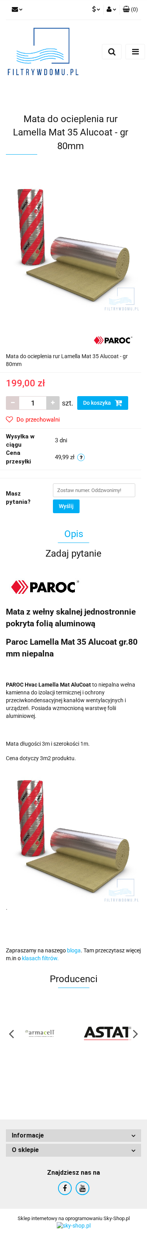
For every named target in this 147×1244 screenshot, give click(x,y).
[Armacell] (40, 1033)
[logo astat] (108, 1033)
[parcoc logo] (113, 340)
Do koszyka (97, 403)
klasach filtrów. (40, 958)
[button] (73, 1135)
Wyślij (66, 506)
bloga (74, 950)
